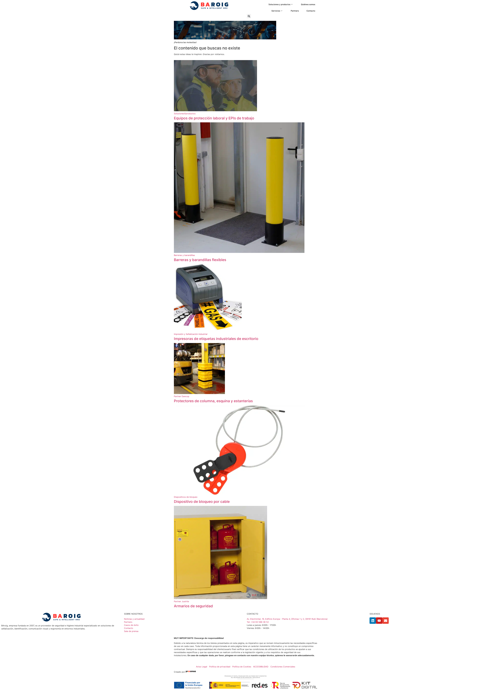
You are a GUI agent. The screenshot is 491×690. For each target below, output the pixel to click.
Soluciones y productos (279, 4)
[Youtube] (379, 620)
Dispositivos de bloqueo (185, 497)
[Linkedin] (373, 620)
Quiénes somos (308, 4)
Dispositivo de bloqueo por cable (202, 501)
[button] (249, 16)
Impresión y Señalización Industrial (190, 334)
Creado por (180, 672)
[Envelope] (385, 620)
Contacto (310, 11)
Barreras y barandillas (184, 255)
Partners (295, 11)
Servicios (275, 11)
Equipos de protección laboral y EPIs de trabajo (214, 118)
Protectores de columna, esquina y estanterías (213, 401)
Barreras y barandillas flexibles (200, 260)
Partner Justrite (181, 601)
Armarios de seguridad (193, 606)
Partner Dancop (181, 396)
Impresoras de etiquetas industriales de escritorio (216, 338)
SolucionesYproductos (185, 113)
